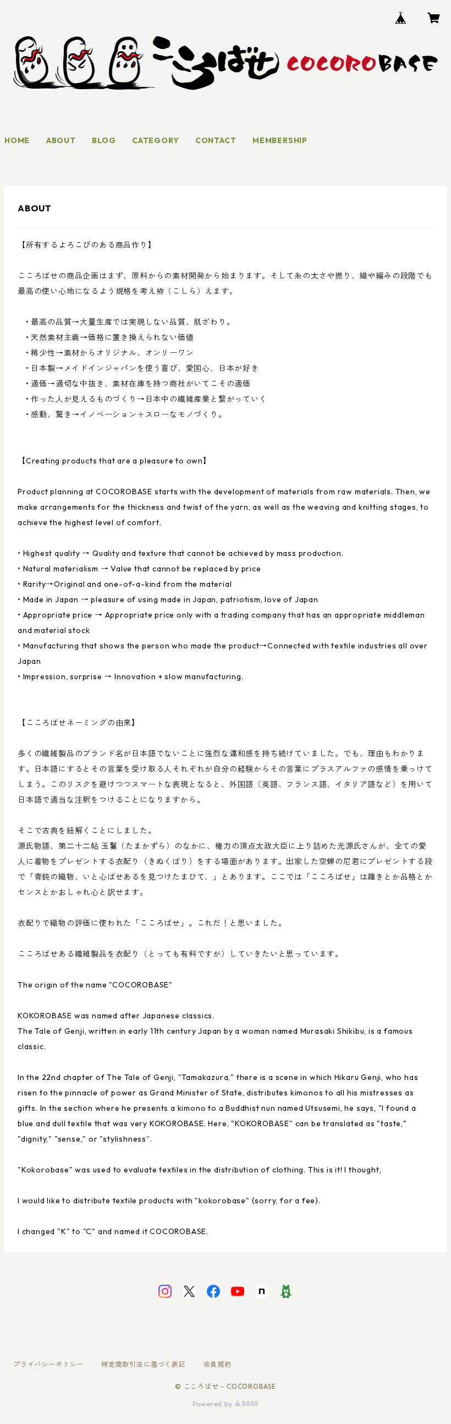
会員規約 (218, 1364)
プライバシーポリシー (48, 1364)
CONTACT (216, 140)
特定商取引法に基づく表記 (143, 1364)
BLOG (104, 140)
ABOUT (61, 140)
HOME (17, 140)
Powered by (214, 1404)
